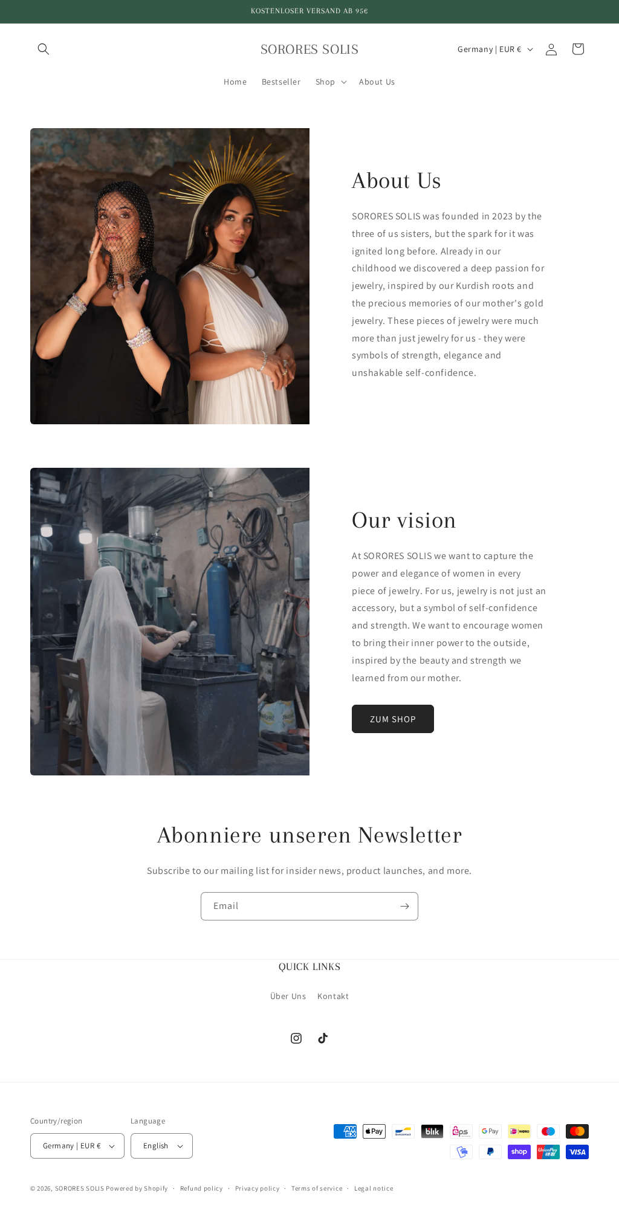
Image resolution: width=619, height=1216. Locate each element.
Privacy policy (257, 1188)
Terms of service (316, 1188)
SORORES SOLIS (80, 1188)
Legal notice (373, 1188)
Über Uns (288, 996)
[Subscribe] (404, 906)
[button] (43, 49)
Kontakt (333, 996)
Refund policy (201, 1188)
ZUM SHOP (393, 719)
